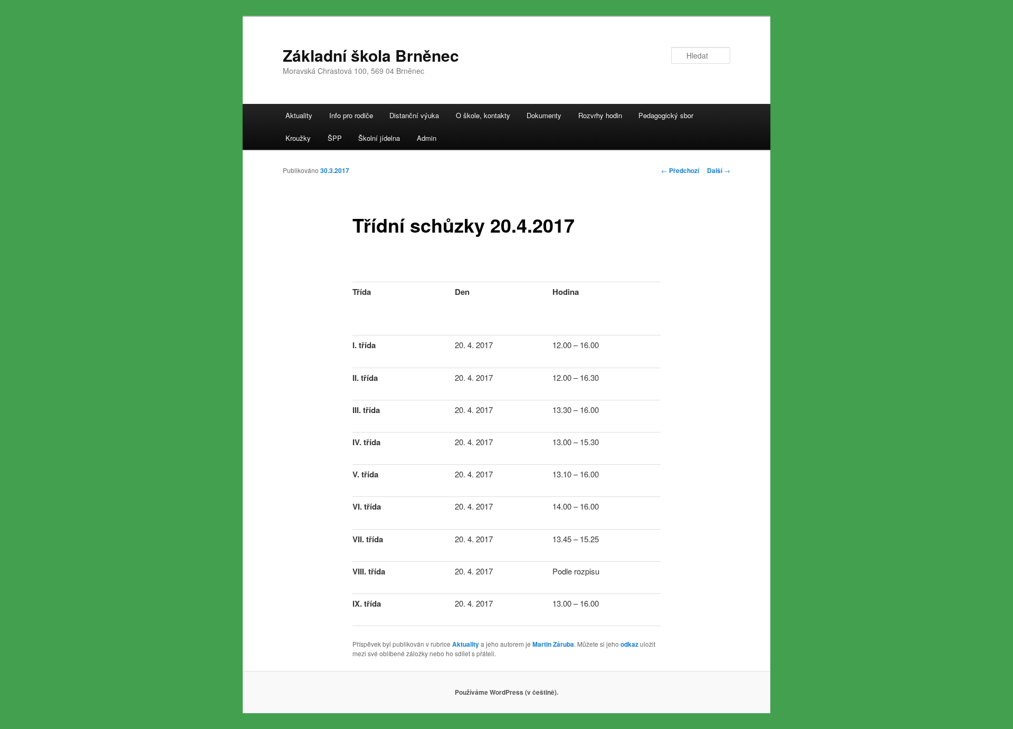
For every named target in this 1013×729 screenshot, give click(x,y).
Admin (426, 138)
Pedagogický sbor (665, 115)
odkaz (629, 644)
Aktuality (298, 115)
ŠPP (335, 138)
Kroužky (298, 138)
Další (718, 170)
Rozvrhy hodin (600, 115)
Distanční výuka (414, 115)
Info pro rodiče (351, 115)
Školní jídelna (379, 138)
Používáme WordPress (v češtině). (506, 692)
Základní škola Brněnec (371, 55)
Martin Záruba (553, 644)
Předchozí (680, 170)
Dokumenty (544, 115)
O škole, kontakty (483, 115)
